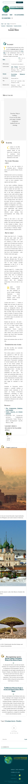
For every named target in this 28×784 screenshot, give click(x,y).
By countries (6, 18)
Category (4, 73)
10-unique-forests (10, 721)
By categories (19, 14)
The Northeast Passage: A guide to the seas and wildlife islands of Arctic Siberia (13, 689)
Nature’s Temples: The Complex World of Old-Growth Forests (13, 659)
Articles (5, 14)
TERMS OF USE (15, 772)
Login (25, 739)
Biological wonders (10, 25)
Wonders (18, 721)
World (2, 23)
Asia (5, 23)
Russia (8, 23)
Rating (4, 59)
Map (11, 14)
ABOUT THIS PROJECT (17, 769)
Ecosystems (3, 25)
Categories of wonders (17, 25)
